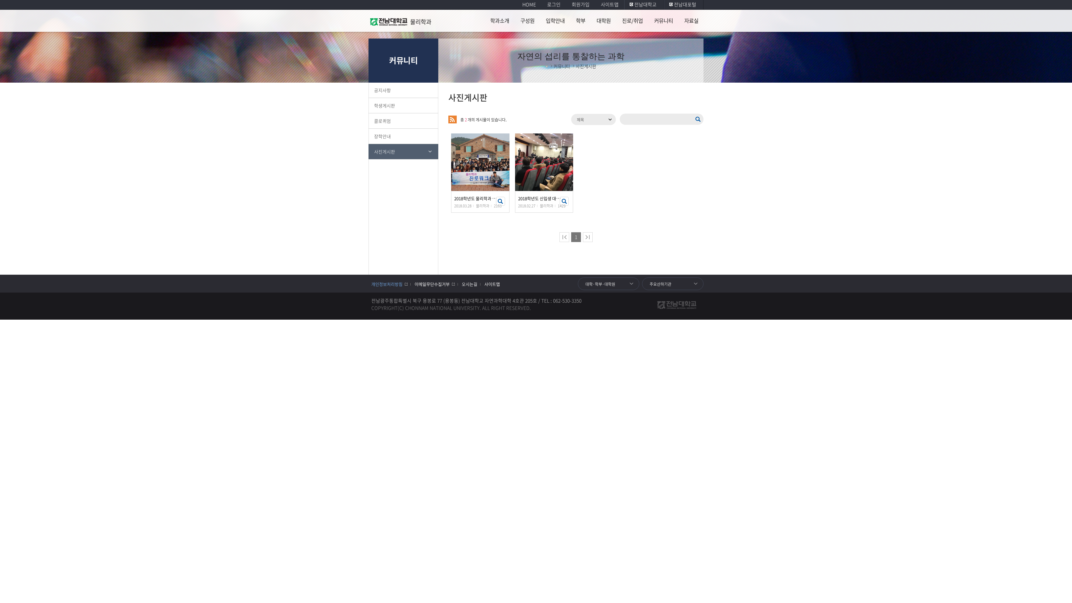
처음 (564, 237)
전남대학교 (645, 4)
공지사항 (382, 90)
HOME (529, 4)
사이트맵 (610, 4)
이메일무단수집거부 (432, 284)
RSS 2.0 (452, 119)
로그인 (554, 4)
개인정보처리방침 (387, 284)
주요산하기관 (660, 284)
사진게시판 (384, 151)
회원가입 (581, 4)
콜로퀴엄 (382, 121)
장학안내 (382, 136)
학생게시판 (384, 105)
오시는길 (469, 284)
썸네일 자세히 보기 (500, 201)
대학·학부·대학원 (600, 284)
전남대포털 (685, 4)
